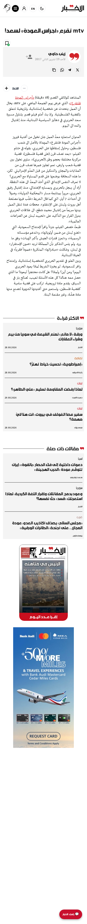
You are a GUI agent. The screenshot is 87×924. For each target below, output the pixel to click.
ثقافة (78, 358)
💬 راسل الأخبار (71, 914)
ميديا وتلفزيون (53, 43)
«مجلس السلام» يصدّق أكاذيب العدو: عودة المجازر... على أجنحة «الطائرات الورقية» (47, 525)
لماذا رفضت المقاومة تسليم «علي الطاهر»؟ (46, 389)
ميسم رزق (78, 427)
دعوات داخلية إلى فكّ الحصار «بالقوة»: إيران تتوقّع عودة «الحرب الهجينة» (47, 467)
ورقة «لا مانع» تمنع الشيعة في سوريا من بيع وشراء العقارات (45, 336)
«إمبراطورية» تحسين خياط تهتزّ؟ (56, 364)
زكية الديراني (77, 372)
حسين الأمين (77, 397)
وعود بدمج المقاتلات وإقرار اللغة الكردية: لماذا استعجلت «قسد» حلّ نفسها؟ (43, 496)
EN (33, 8)
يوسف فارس (77, 535)
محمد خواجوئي (76, 477)
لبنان (79, 383)
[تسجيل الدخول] (24, 8)
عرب (79, 517)
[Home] (72, 8)
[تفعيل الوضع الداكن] (42, 8)
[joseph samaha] (6, 8)
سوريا (79, 328)
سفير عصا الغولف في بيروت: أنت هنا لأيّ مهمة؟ (49, 417)
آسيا (80, 459)
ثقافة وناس (75, 43)
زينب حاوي (56, 53)
